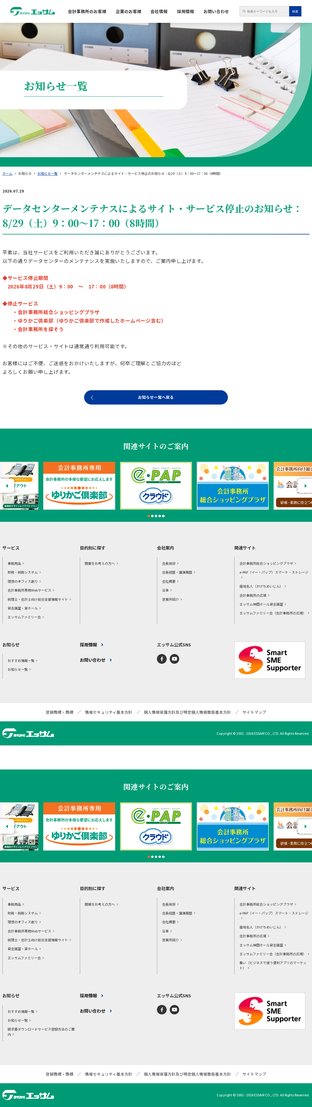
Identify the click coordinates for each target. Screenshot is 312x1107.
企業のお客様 (128, 11)
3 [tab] (156, 516)
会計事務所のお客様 (87, 11)
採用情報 (185, 11)
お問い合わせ (216, 11)
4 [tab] (160, 516)
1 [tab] (149, 516)
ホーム (7, 173)
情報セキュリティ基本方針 (108, 712)
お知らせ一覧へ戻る (156, 397)
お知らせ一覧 (47, 173)
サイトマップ (254, 712)
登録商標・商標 (59, 712)
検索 (295, 11)
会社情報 (159, 11)
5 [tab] (163, 516)
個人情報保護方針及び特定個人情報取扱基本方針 (187, 712)
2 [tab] (152, 516)
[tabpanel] (156, 486)
